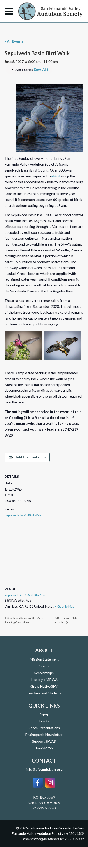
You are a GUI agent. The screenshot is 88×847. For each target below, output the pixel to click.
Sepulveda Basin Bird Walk (23, 515)
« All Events (14, 41)
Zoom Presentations (44, 727)
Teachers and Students (44, 693)
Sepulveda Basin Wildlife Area (25, 595)
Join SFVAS (44, 748)
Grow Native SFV (44, 686)
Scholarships (44, 672)
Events (44, 721)
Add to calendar (28, 457)
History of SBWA (44, 679)
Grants (44, 666)
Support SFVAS (44, 741)
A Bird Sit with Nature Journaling (66, 620)
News (44, 714)
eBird (55, 176)
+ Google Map (64, 606)
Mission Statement (44, 659)
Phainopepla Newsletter (44, 734)
